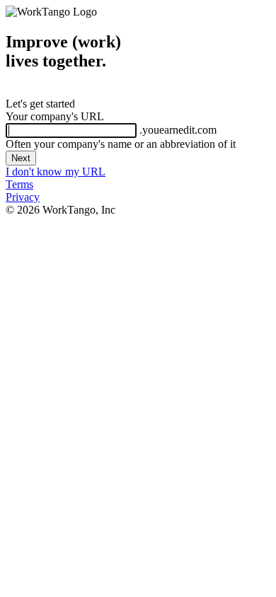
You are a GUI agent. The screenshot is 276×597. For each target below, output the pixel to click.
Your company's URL (55, 116)
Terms (19, 184)
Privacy (23, 197)
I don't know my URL (55, 172)
